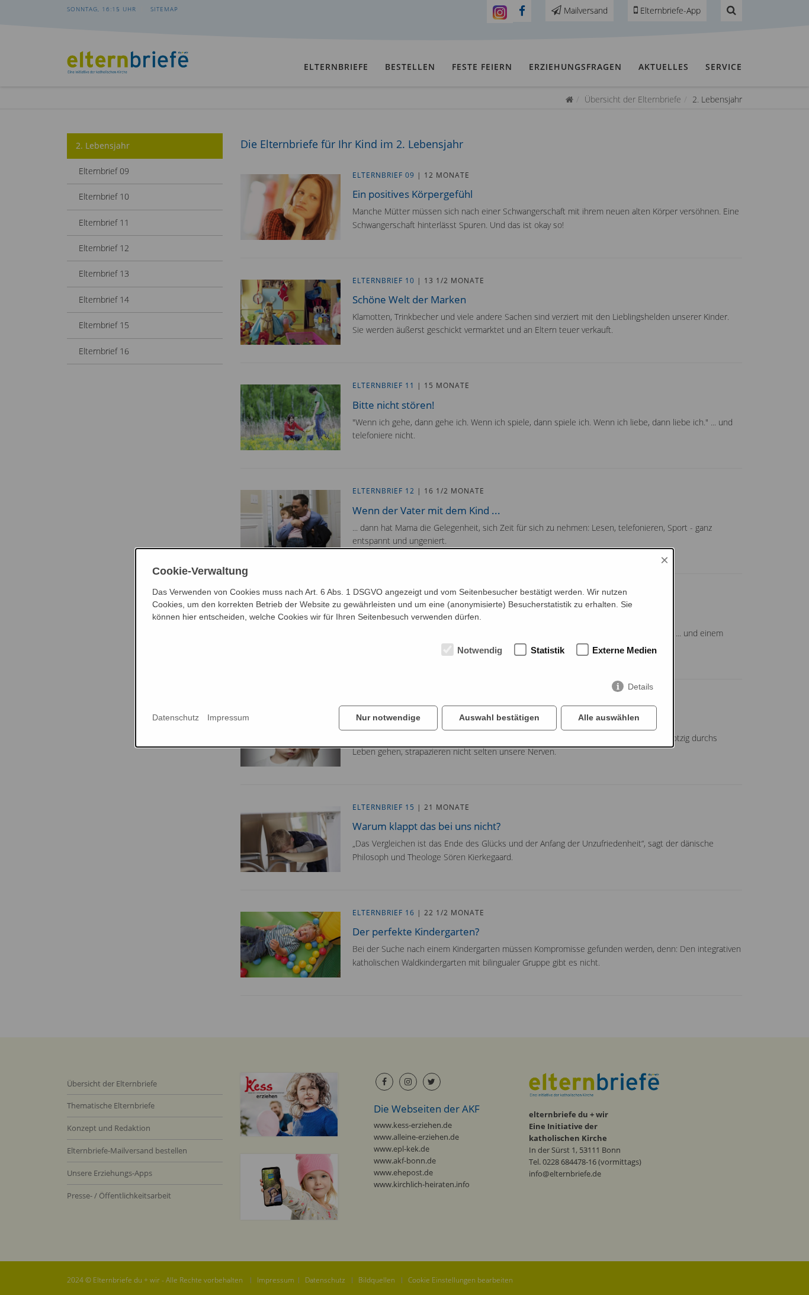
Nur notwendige (388, 717)
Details (640, 686)
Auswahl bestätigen (499, 717)
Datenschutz (175, 717)
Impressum (228, 717)
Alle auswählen (609, 717)
